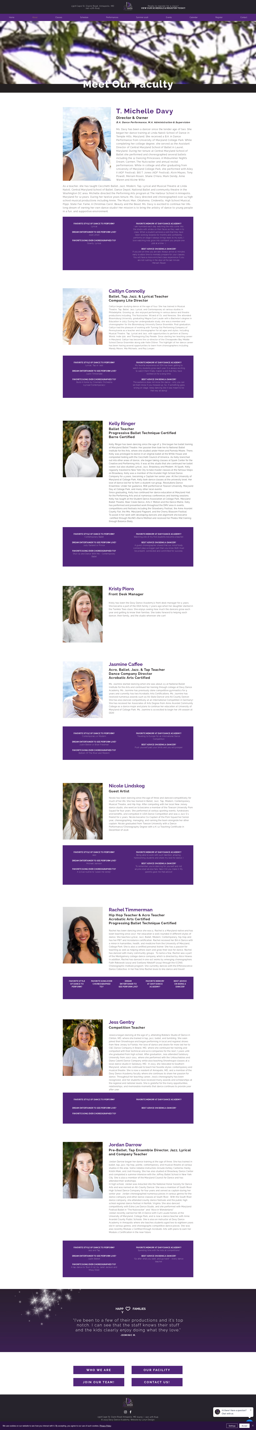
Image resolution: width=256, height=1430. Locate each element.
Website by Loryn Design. (143, 1420)
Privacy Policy (105, 1425)
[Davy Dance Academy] (130, 1412)
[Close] (252, 1426)
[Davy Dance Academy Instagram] (125, 1412)
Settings (232, 1425)
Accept (244, 1425)
